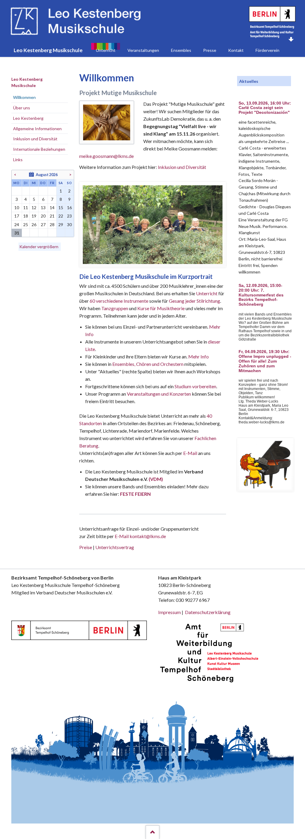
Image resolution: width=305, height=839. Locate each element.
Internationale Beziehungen (39, 149)
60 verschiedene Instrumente (119, 301)
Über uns (21, 107)
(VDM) (156, 479)
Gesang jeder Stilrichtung (194, 301)
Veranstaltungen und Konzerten (159, 394)
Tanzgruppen (115, 308)
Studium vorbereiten (195, 386)
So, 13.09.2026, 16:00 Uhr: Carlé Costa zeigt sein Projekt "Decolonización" (265, 108)
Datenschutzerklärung (208, 612)
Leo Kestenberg (28, 118)
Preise (85, 547)
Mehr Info (198, 356)
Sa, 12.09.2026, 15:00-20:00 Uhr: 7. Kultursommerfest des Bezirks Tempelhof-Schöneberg (261, 295)
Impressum (169, 612)
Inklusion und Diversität (182, 167)
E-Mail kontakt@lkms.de (140, 536)
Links (18, 159)
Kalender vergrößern (38, 246)
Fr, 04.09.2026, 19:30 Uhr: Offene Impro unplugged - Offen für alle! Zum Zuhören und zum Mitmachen (265, 361)
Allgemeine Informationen (37, 128)
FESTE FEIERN (135, 494)
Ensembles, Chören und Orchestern (147, 364)
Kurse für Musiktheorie (161, 308)
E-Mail (190, 453)
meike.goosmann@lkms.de (106, 156)
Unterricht (206, 293)
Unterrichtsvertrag (114, 547)
